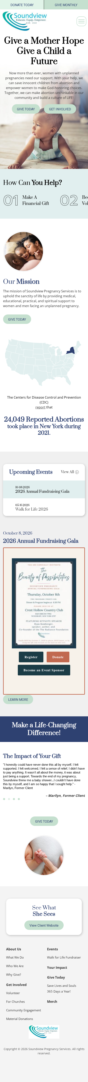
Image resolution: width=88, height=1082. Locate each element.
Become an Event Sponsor (44, 670)
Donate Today (22, 5)
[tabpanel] (44, 617)
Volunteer (13, 993)
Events (52, 949)
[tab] (44, 489)
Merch (52, 1001)
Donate (58, 657)
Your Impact (57, 967)
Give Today (26, 109)
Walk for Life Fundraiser (64, 957)
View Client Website (44, 925)
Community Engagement (23, 1010)
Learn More (18, 700)
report (40, 407)
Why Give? (13, 974)
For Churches (15, 1001)
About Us (13, 949)
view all (67, 472)
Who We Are (15, 966)
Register (31, 657)
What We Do (15, 957)
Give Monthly (66, 5)
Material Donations (19, 1019)
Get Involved (60, 109)
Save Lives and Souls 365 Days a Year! (61, 988)
